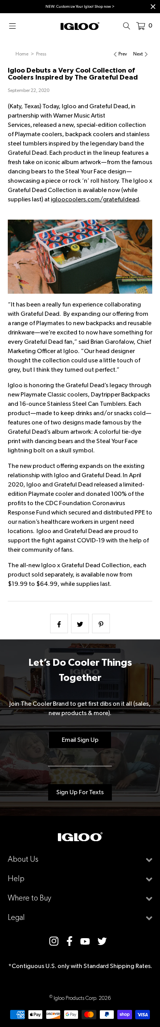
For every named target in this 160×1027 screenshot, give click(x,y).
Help (16, 878)
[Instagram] (54, 941)
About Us (23, 859)
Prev (122, 54)
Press (41, 54)
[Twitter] (102, 941)
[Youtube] (85, 941)
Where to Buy (29, 898)
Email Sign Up (80, 739)
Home (22, 54)
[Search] (129, 25)
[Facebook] (69, 941)
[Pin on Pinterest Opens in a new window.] (101, 623)
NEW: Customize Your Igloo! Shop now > (80, 6)
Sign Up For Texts (80, 792)
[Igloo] (80, 25)
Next (138, 54)
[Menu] (15, 25)
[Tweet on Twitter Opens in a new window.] (80, 623)
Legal (16, 917)
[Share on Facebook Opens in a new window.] (59, 623)
